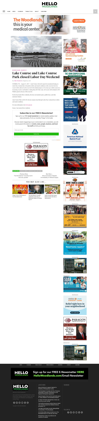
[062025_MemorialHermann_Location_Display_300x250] (75, 314)
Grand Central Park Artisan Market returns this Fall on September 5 (51, 197)
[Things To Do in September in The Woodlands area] (20, 193)
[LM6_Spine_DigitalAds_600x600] (75, 121)
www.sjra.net (28, 105)
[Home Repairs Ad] (75, 254)
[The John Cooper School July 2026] (75, 94)
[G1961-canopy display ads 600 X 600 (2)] (75, 62)
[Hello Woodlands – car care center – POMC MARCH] (75, 174)
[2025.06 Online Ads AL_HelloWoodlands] (75, 227)
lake (35, 171)
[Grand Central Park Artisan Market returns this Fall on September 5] (52, 193)
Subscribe (43, 11)
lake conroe (39, 171)
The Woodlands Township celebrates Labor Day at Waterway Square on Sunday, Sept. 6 (35, 197)
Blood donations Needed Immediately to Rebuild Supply (49, 176)
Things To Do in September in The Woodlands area (19, 196)
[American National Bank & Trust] (75, 147)
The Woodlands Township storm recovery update (23, 176)
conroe (25, 171)
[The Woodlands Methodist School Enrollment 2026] (75, 291)
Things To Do (29, 11)
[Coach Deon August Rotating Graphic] (75, 201)
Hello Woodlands (18, 80)
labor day (31, 171)
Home (8, 11)
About (37, 11)
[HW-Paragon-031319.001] (36, 166)
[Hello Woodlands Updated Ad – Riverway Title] (75, 272)
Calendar (20, 11)
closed (21, 171)
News (14, 11)
